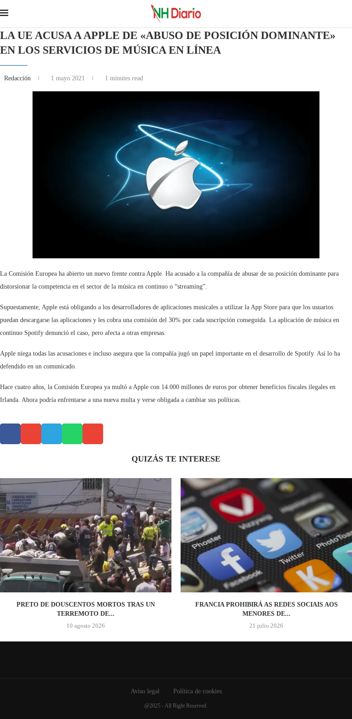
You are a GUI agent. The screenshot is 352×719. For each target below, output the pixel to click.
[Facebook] (169, 659)
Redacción (18, 78)
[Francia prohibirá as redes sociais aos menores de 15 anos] (266, 535)
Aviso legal (145, 691)
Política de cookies (197, 691)
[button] (10, 434)
